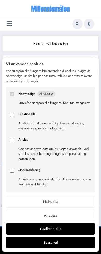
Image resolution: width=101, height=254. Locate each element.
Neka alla (50, 201)
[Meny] (9, 23)
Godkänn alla (50, 228)
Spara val (50, 242)
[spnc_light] (89, 24)
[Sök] (77, 24)
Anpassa (50, 215)
